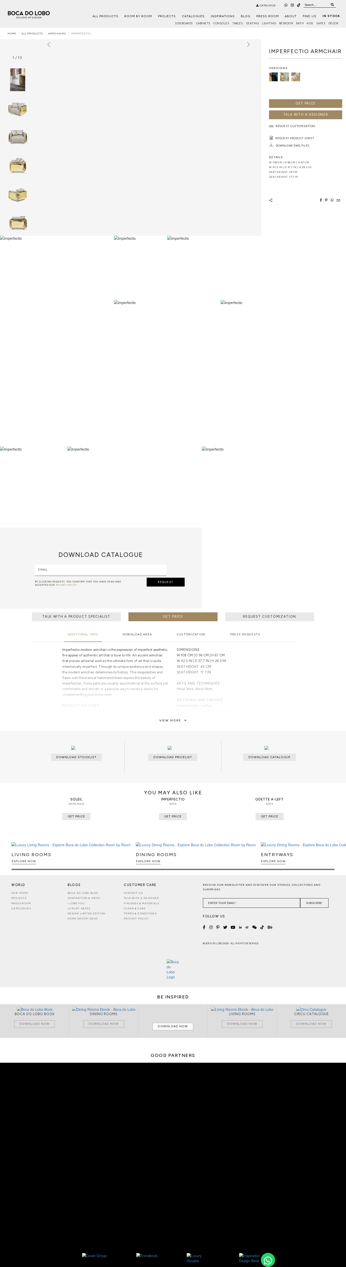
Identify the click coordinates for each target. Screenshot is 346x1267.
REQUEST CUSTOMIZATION (269, 616)
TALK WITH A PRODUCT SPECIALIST (76, 616)
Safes (321, 23)
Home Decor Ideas (83, 918)
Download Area (137, 634)
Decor (333, 23)
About (291, 16)
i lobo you (76, 903)
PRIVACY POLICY (66, 585)
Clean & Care (135, 908)
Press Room (267, 16)
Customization (191, 634)
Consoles (221, 23)
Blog (245, 16)
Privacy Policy (136, 918)
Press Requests (245, 634)
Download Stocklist (76, 757)
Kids (310, 23)
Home (12, 33)
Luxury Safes (79, 908)
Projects (167, 16)
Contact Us (133, 893)
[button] (329, 858)
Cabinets (203, 23)
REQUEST (166, 582)
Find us (309, 16)
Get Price (306, 103)
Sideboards (184, 23)
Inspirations (223, 16)
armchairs (57, 33)
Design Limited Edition (86, 913)
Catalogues (193, 16)
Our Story (20, 893)
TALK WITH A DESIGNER (305, 114)
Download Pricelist (172, 757)
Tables (237, 23)
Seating (252, 23)
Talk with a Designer (141, 898)
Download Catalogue (269, 757)
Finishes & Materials (141, 903)
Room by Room (138, 16)
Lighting (269, 23)
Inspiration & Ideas (84, 898)
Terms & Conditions (140, 913)
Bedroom (286, 23)
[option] (17, 108)
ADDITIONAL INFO (83, 634)
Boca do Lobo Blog (83, 893)
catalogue (267, 5)
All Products (105, 16)
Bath (300, 23)
